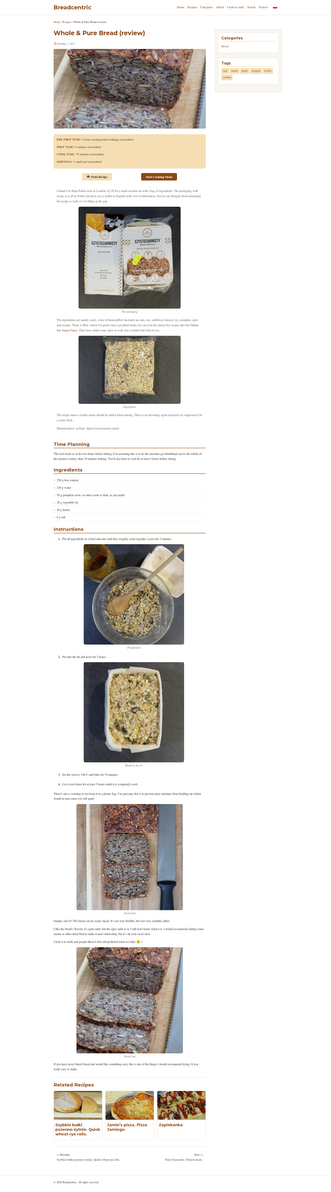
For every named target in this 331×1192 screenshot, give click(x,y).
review (267, 70)
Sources (263, 7)
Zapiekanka (171, 1125)
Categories (206, 7)
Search (251, 7)
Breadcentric (72, 7)
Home (180, 7)
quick (245, 70)
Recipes (192, 7)
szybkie (227, 77)
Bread (225, 46)
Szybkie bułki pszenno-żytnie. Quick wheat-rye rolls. (77, 1129)
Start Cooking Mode (159, 177)
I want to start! (235, 7)
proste (234, 70)
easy (225, 70)
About (220, 7)
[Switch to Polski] (275, 7)
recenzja (256, 70)
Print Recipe (99, 177)
